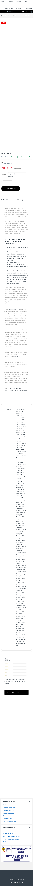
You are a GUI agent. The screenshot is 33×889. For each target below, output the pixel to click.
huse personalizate (14, 309)
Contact (6, 5)
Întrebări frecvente (8, 831)
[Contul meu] (27, 12)
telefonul (17, 262)
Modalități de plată (8, 813)
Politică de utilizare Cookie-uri (11, 836)
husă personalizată (16, 275)
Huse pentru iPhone (15, 388)
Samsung (10, 283)
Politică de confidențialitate (11, 839)
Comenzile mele (7, 818)
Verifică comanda (9, 8)
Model (4, 174)
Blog (26, 1)
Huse (14, 16)
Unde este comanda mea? (10, 821)
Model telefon (25, 16)
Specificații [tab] (20, 200)
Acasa (2, 1)
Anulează (10, 176)
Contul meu (29, 8)
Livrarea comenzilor (8, 810)
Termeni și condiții (8, 833)
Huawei (16, 283)
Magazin (20, 8)
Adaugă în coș (11, 188)
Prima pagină (5, 16)
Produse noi (19, 1)
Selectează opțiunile (12, 734)
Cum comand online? (9, 807)
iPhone (16, 281)
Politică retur (6, 816)
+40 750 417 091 (16, 883)
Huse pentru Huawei (20, 390)
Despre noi (10, 1)
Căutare (23, 12)
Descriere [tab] (4, 200)
